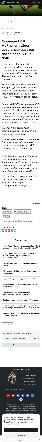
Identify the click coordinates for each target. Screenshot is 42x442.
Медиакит (29, 372)
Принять (21, 430)
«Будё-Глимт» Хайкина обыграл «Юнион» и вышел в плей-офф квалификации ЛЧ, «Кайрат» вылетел (19, 256)
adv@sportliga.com (30, 381)
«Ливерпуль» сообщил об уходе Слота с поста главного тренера (21, 314)
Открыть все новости (21, 345)
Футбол (12, 28)
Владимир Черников (14, 32)
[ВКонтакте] (3, 230)
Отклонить (21, 435)
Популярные (26, 333)
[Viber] (9, 230)
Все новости (7, 333)
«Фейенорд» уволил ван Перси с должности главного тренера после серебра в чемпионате (21, 307)
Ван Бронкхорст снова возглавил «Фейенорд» (21, 300)
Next (38, 339)
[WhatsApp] (12, 230)
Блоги (4, 28)
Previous (3, 339)
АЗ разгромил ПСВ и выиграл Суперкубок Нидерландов (19, 272)
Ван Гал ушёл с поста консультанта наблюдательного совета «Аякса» (16, 293)
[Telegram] (15, 230)
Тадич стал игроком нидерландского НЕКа (19, 279)
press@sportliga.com (29, 385)
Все (7, 339)
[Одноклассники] (6, 230)
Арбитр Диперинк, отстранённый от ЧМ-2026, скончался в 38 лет (21, 286)
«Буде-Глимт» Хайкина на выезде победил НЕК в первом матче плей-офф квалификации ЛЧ (21, 247)
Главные (17, 333)
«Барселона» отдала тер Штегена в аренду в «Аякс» (20, 264)
